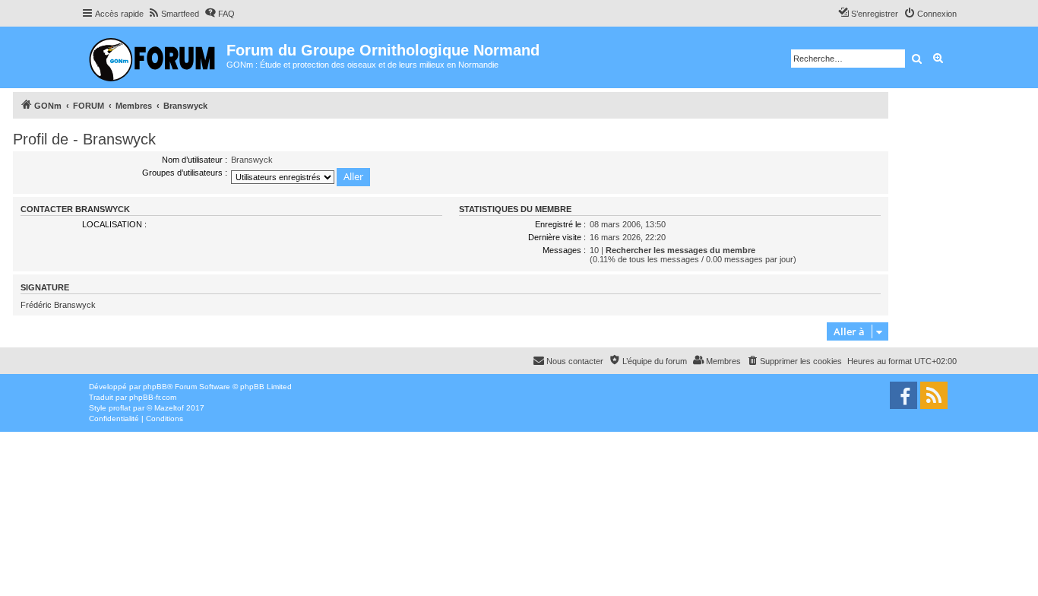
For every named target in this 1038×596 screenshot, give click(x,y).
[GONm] (153, 57)
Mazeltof (169, 408)
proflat (120, 408)
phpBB (155, 386)
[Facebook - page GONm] (903, 395)
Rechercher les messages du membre (680, 250)
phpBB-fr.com (152, 397)
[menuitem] (173, 14)
